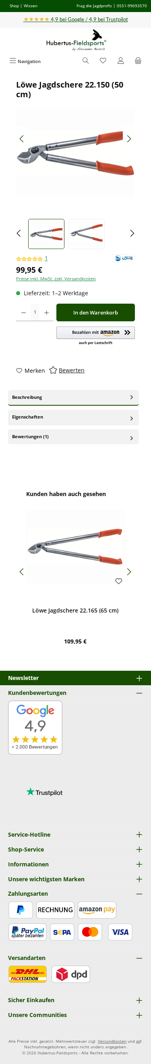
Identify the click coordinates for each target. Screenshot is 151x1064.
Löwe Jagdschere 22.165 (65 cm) (75, 610)
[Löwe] (123, 258)
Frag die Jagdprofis (94, 5)
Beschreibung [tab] (27, 397)
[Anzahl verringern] (23, 312)
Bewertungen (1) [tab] (30, 436)
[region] (75, 164)
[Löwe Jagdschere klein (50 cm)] (75, 152)
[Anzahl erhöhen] (46, 312)
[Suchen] (86, 61)
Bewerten (72, 370)
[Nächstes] (129, 139)
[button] (95, 336)
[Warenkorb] (138, 61)
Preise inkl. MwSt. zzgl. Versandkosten (56, 279)
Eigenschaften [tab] (27, 417)
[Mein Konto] (121, 61)
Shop (14, 5)
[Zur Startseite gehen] (75, 40)
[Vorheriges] (22, 139)
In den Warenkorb (95, 312)
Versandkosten (112, 1041)
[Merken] (119, 581)
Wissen (30, 5)
